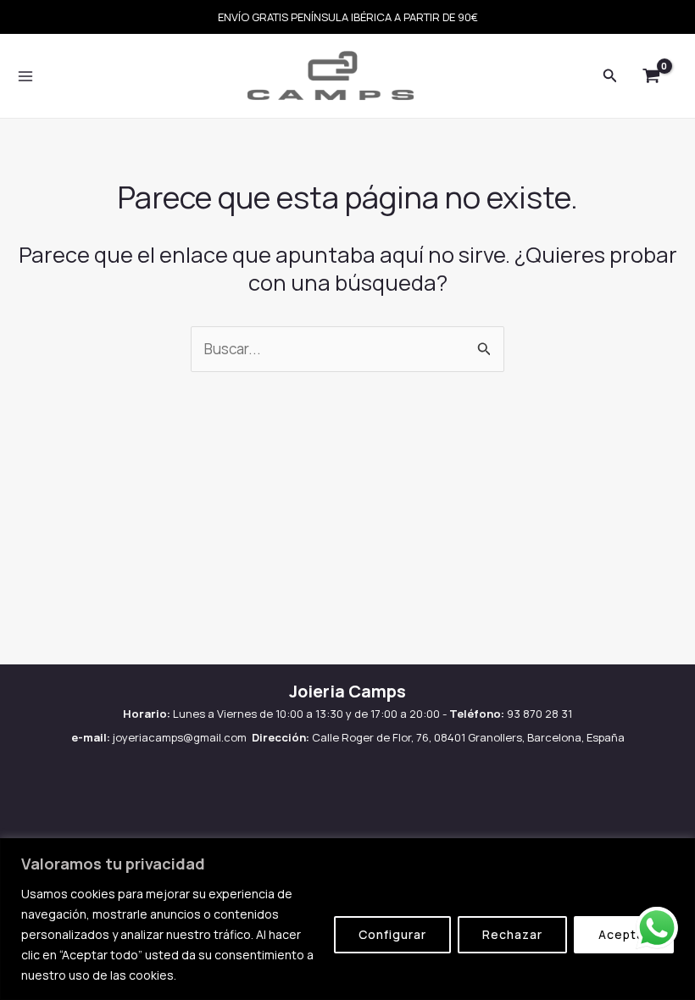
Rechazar (512, 934)
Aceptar (623, 934)
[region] (347, 919)
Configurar (392, 934)
